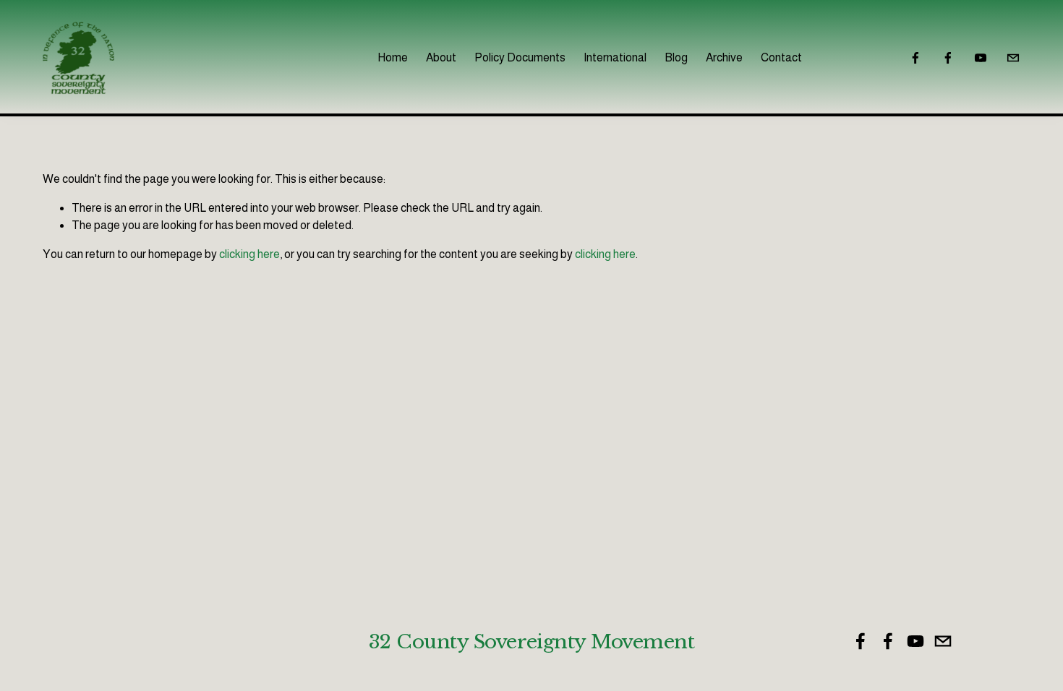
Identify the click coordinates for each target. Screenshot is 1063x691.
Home (392, 57)
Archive (724, 57)
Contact (781, 57)
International (615, 57)
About (441, 57)
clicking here (249, 254)
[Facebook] (915, 58)
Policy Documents (519, 57)
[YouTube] (980, 58)
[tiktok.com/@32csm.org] (1013, 58)
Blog (676, 57)
